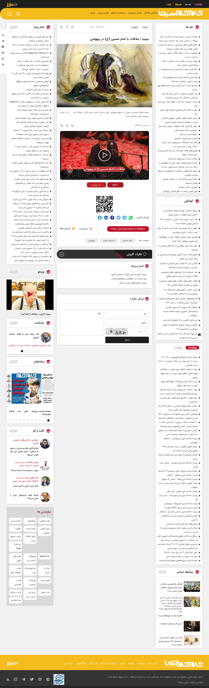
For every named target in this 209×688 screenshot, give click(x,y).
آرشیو (122, 663)
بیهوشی (91, 240)
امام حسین (127, 240)
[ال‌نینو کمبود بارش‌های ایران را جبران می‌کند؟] (45, 497)
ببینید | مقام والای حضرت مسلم (133, 283)
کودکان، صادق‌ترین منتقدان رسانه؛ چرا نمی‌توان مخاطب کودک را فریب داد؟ (171, 587)
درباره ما (141, 663)
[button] (38, 351)
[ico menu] (10, 14)
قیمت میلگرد (15, 592)
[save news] (72, 27)
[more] (162, 572)
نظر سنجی (68, 663)
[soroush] (100, 218)
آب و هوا (93, 663)
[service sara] (188, 5)
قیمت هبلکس (17, 582)
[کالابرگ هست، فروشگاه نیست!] (191, 607)
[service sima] (178, 5)
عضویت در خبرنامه (109, 663)
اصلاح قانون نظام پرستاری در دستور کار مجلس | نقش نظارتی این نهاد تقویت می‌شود (24, 451)
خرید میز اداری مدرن (30, 595)
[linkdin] (106, 218)
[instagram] (3, 36)
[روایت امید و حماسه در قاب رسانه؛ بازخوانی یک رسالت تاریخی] (8, 337)
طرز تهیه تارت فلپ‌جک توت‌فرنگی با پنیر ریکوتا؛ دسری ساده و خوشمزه (177, 336)
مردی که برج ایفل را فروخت (171, 623)
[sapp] (3, 59)
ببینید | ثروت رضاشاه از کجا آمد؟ (35, 314)
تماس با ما (152, 663)
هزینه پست (30, 528)
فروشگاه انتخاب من (31, 558)
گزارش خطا (65, 229)
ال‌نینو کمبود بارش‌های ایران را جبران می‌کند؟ (24, 497)
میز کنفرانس (15, 600)
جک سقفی (45, 592)
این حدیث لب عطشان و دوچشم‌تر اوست (128, 279)
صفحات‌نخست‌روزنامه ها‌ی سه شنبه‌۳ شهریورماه (30, 413)
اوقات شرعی (81, 663)
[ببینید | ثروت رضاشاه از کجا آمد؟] (30, 295)
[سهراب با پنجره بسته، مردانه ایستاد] (45, 466)
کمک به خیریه (47, 570)
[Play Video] (104, 155)
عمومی (135, 27)
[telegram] (3, 42)
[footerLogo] (183, 664)
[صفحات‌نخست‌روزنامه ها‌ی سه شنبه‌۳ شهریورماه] (30, 388)
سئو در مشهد (15, 536)
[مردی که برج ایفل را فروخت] (191, 626)
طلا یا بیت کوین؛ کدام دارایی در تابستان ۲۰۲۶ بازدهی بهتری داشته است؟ (170, 641)
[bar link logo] (12, 5)
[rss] (3, 65)
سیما (145, 27)
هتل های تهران (17, 558)
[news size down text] (72, 126)
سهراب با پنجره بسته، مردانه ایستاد (24, 470)
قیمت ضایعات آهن (15, 570)
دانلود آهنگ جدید (30, 539)
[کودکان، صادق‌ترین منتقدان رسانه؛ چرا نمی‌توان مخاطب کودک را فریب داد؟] (191, 587)
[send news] (67, 27)
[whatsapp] (131, 218)
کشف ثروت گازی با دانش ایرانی (25, 486)
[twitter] (3, 48)
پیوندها (131, 663)
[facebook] (112, 218)
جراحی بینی (16, 521)
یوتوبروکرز (31, 521)
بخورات (18, 528)
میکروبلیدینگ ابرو (29, 570)
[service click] (169, 5)
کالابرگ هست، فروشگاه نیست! (170, 615)
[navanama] (198, 5)
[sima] (180, 14)
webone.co (45, 556)
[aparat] (3, 53)
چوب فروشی (45, 521)
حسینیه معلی (109, 240)
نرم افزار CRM (17, 546)
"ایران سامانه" (183, 682)
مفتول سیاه (45, 580)
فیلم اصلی (109, 192)
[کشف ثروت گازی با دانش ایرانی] (45, 482)
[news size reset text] (67, 126)
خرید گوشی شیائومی (45, 531)
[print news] (61, 27)
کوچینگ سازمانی (32, 582)
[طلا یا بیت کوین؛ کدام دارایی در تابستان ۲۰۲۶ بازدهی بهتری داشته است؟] (191, 641)
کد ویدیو (96, 185)
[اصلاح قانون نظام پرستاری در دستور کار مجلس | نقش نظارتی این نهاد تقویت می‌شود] (45, 447)
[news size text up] (62, 126)
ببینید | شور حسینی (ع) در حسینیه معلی (128, 274)
